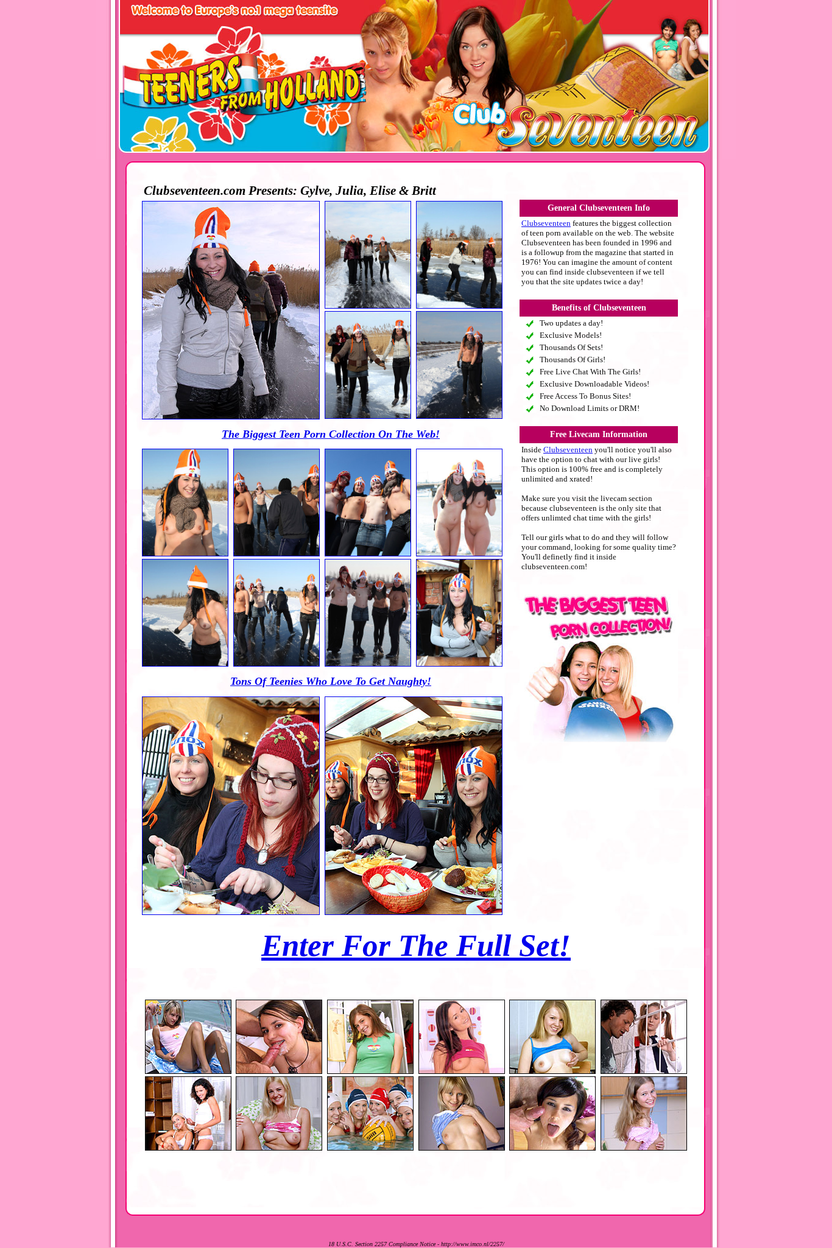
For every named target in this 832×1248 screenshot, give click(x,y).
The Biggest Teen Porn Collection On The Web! (331, 434)
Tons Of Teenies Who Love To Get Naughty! (330, 681)
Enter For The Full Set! (416, 945)
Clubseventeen (546, 223)
